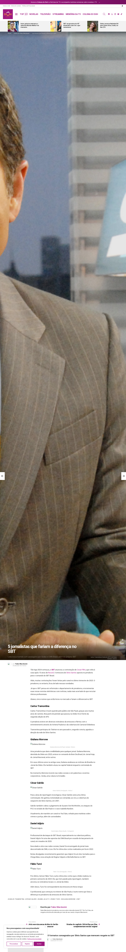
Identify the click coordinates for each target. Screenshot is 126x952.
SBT (53, 670)
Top (23, 14)
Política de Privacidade (28, 6)
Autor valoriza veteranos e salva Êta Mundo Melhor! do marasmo (30, 25)
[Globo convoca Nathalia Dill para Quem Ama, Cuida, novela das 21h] (92, 26)
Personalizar (14, 944)
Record (51, 673)
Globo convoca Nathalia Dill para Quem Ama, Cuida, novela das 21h (110, 25)
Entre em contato (16, 6)
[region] (25, 936)
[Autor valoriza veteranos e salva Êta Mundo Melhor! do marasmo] (13, 26)
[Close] (45, 927)
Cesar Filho (81, 670)
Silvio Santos (71, 673)
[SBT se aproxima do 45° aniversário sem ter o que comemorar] (55, 26)
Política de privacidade (34, 939)
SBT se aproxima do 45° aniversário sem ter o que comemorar (71, 25)
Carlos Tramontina (16, 899)
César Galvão (31, 899)
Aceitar (39, 944)
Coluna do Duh (90, 14)
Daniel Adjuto (44, 899)
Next (117, 26)
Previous (9, 26)
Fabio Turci (55, 899)
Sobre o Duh (6, 6)
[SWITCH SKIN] (122, 5)
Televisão (45, 14)
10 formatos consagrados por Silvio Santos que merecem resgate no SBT (80, 935)
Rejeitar (27, 944)
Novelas (33, 14)
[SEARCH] (104, 14)
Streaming (58, 14)
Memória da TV (73, 14)
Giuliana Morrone (69, 899)
